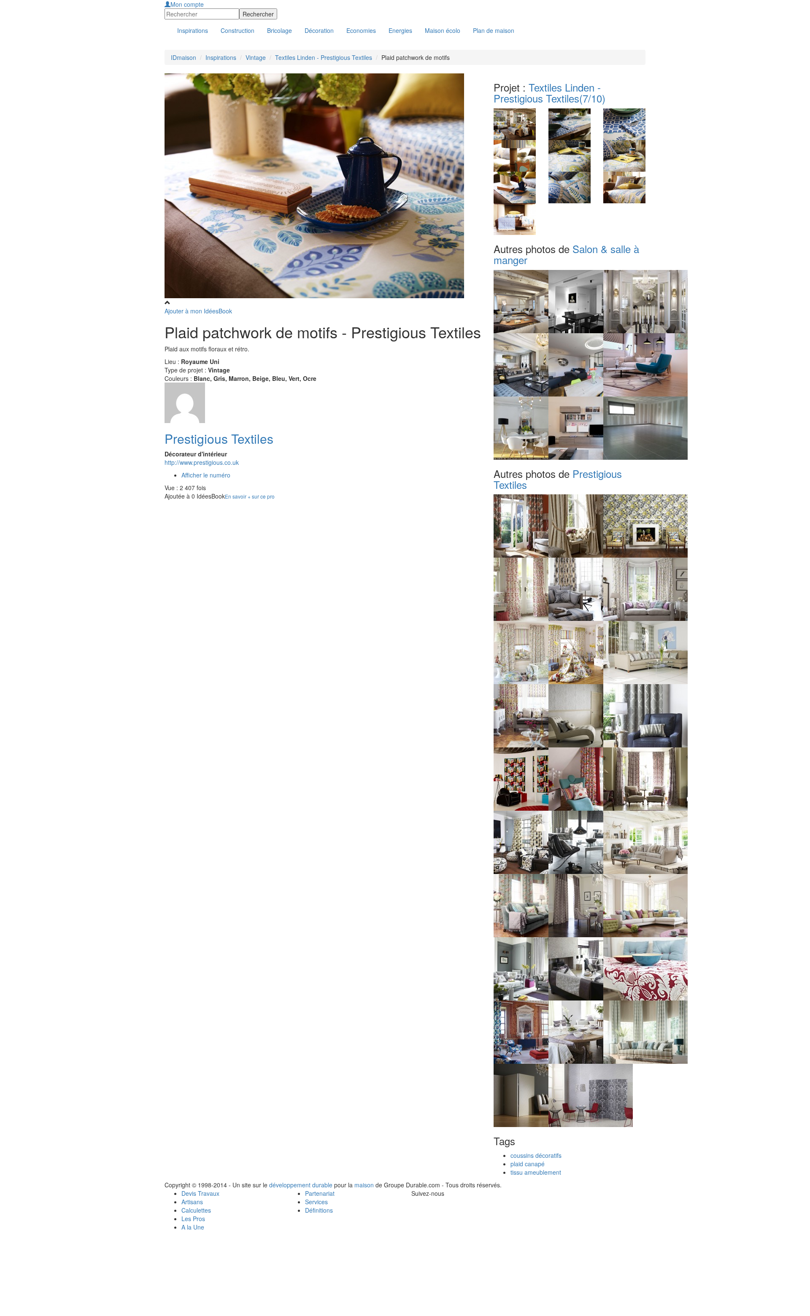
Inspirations (220, 57)
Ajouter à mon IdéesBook (198, 311)
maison (364, 1185)
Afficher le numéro (205, 475)
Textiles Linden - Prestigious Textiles (323, 57)
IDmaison (183, 57)
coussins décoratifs (536, 1155)
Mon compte (187, 4)
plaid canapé (527, 1164)
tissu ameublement (535, 1172)
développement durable (300, 1185)
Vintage (256, 57)
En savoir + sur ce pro (250, 496)
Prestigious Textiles (219, 438)
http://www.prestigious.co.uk (202, 462)
